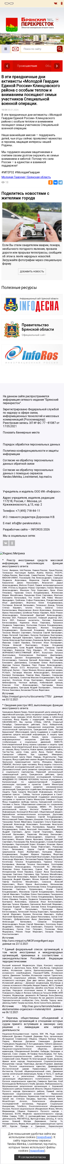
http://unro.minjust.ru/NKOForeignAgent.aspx (28, 940)
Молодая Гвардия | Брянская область (26, 177)
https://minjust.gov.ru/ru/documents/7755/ (27, 696)
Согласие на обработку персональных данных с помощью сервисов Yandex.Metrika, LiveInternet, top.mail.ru (28, 473)
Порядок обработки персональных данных (31, 444)
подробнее (44, 1137)
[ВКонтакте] (55, 182)
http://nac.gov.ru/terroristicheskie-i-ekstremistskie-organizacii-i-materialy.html (32, 1008)
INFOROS (37, 529)
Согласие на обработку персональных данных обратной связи (28, 462)
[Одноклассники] (50, 182)
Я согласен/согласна (32, 1157)
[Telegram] (60, 182)
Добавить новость (32, 271)
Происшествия (27, 66)
